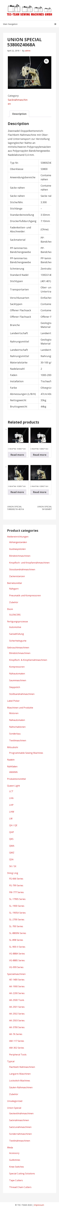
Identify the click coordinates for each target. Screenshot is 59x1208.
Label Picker (13, 700)
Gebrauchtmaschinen (18, 647)
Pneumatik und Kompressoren (25, 595)
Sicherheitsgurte (17, 640)
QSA (11, 859)
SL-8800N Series (17, 933)
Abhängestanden (18, 542)
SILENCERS (15, 614)
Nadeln (11, 759)
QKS (11, 838)
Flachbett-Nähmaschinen (22, 1066)
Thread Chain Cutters (20, 1187)
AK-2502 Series (17, 1013)
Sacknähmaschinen (19, 1120)
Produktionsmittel (16, 778)
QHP (11, 832)
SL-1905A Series (17, 912)
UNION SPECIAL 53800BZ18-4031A (15, 507)
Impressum (39, 1205)
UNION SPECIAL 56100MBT (44, 507)
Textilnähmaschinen (19, 1140)
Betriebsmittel (14, 583)
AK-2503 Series (17, 1020)
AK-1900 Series (17, 986)
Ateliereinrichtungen (17, 536)
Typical (10, 1061)
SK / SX (12, 866)
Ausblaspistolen (17, 549)
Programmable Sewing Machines (26, 752)
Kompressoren (17, 666)
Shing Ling (12, 873)
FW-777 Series (16, 892)
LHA (11, 798)
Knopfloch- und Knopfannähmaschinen (29, 562)
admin (27, 50)
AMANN (13, 772)
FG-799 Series (16, 885)
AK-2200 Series (17, 993)
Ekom (10, 609)
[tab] (19, 114)
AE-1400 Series (16, 979)
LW (10, 818)
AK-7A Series (15, 1034)
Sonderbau (15, 733)
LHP (11, 804)
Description (19, 113)
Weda (10, 1147)
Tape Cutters (16, 1180)
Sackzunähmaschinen (20, 1127)
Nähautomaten (17, 673)
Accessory (14, 1153)
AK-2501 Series (17, 1006)
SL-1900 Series (16, 905)
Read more (17, 454)
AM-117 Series (16, 1040)
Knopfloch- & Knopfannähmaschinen (28, 659)
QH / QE (13, 825)
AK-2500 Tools (16, 1000)
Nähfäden (12, 766)
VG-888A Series (17, 953)
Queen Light (13, 785)
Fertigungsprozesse (17, 621)
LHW (11, 811)
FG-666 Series (16, 878)
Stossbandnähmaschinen (22, 569)
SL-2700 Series (16, 919)
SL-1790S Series (17, 899)
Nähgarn (14, 588)
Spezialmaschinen (16, 974)
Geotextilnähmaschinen (21, 1113)
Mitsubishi (12, 747)
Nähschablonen (17, 726)
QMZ (11, 852)
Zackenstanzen (17, 576)
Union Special (14, 1107)
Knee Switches (16, 1166)
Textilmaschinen (17, 740)
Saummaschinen (17, 680)
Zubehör (13, 602)
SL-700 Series (16, 926)
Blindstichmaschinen (19, 555)
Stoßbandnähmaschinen (21, 694)
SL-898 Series (16, 939)
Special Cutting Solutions (22, 1173)
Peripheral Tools (17, 1054)
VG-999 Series (16, 967)
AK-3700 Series (17, 1027)
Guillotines (14, 1159)
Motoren (13, 713)
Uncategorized (14, 1101)
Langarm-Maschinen (20, 1073)
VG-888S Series (17, 960)
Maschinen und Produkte (20, 707)
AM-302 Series (16, 1047)
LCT (11, 791)
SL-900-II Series (17, 946)
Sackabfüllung (16, 633)
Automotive (15, 627)
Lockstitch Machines (19, 1080)
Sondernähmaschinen (20, 1133)
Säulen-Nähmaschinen (21, 1087)
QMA (11, 845)
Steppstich (14, 687)
